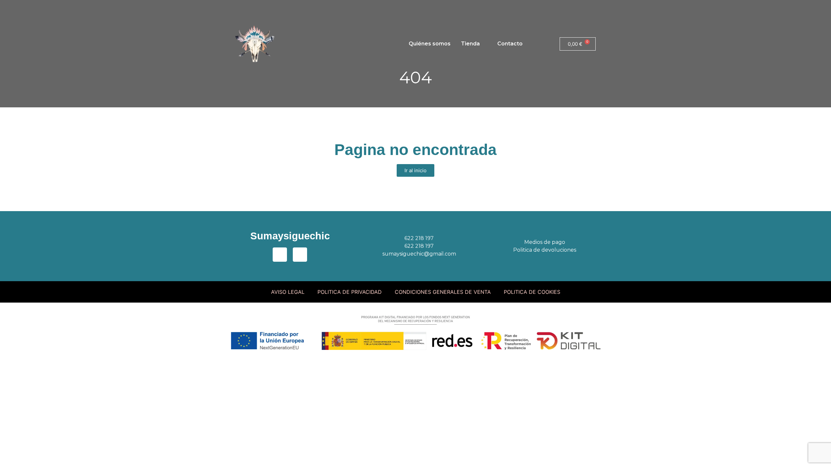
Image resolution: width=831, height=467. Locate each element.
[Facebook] (240, 8)
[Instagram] (258, 8)
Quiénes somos (430, 44)
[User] (276, 8)
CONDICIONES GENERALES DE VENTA (443, 292)
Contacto (510, 44)
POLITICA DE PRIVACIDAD (349, 292)
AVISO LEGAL (287, 292)
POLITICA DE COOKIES (532, 292)
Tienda (470, 44)
